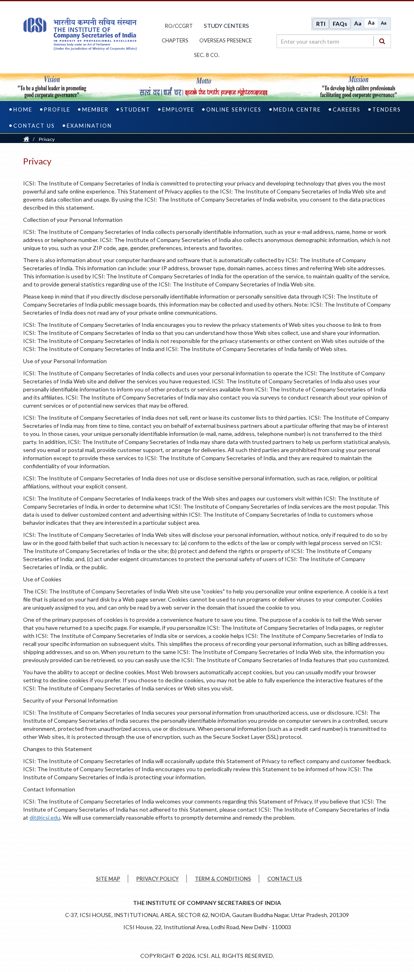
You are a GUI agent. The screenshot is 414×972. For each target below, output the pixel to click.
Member (95, 109)
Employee (178, 109)
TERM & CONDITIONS (223, 878)
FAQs (340, 23)
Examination (89, 125)
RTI (320, 23)
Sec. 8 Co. (207, 55)
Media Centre (297, 109)
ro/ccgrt (179, 26)
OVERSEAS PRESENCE (225, 40)
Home (22, 109)
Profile (57, 109)
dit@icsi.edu (45, 817)
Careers (347, 109)
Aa (357, 23)
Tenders (386, 109)
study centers (226, 25)
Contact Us (34, 125)
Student (135, 109)
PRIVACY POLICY (157, 878)
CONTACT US (284, 878)
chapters (175, 40)
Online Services (234, 109)
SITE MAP (108, 878)
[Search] (382, 41)
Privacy (47, 139)
